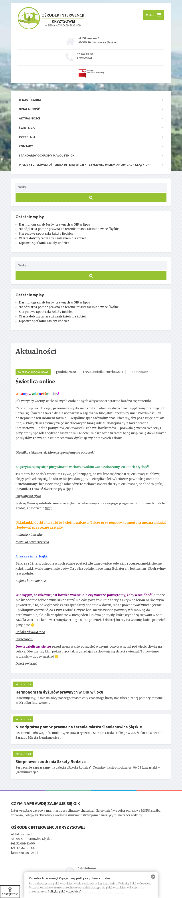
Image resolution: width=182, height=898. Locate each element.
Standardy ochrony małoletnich (46, 155)
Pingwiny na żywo (28, 496)
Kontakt (26, 146)
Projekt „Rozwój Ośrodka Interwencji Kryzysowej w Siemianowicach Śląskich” (85, 164)
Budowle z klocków (29, 535)
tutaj (48, 508)
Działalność (29, 109)
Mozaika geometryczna (32, 542)
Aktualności (29, 118)
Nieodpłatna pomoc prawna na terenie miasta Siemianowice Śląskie (69, 229)
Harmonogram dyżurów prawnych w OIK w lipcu (54, 224)
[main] (91, 566)
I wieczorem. (24, 639)
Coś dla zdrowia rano (30, 632)
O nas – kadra (30, 99)
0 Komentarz (138, 372)
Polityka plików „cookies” (64, 891)
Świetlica (27, 127)
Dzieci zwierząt (26, 664)
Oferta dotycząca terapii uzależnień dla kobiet (52, 238)
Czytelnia (27, 137)
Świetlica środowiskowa (33, 372)
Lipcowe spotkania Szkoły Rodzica (44, 243)
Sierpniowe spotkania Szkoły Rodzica (46, 234)
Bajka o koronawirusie (31, 581)
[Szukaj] (91, 197)
